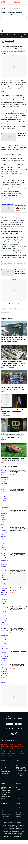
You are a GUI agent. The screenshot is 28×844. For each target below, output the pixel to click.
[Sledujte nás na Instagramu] (15, 729)
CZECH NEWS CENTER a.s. (19, 822)
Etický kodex (6, 836)
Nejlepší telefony (4, 809)
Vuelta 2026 (8, 755)
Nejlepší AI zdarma (5, 810)
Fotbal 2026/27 (19, 789)
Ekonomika (18, 803)
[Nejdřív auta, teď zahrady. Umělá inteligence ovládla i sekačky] (5, 577)
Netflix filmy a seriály (5, 816)
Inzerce (19, 716)
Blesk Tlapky (13, 744)
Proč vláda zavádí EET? (5, 792)
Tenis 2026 (18, 793)
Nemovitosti (8, 748)
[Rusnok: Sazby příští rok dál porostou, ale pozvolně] (7, 272)
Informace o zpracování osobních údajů (11, 831)
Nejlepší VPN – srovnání (6, 814)
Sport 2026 (18, 783)
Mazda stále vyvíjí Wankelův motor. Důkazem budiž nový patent (18, 511)
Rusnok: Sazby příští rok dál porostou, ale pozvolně (20, 271)
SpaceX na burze (4, 807)
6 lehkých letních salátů (20, 779)
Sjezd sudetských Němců (6, 790)
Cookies (22, 831)
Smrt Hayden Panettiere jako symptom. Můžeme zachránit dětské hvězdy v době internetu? (18, 529)
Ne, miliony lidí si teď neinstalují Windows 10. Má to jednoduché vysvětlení (17, 555)
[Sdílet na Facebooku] (9, 303)
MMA (17, 787)
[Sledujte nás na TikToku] (21, 729)
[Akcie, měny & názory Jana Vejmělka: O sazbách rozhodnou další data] (8, 137)
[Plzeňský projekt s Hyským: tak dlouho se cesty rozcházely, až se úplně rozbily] (5, 596)
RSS (15, 718)
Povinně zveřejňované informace (17, 836)
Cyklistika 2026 (18, 798)
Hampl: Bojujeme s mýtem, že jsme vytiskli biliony (20, 206)
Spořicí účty (18, 809)
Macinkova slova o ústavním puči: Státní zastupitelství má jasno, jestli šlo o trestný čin (18, 471)
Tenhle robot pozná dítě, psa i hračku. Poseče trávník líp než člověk (13, 459)
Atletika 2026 (18, 796)
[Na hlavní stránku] (3, 2)
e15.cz (2, 8)
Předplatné (9, 718)
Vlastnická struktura (18, 833)
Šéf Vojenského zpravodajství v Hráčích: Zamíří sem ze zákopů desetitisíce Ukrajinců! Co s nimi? (18, 666)
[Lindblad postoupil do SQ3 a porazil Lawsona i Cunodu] (5, 656)
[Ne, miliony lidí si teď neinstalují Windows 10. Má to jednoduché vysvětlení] (5, 560)
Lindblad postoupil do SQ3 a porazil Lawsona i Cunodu (18, 652)
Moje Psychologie (5, 744)
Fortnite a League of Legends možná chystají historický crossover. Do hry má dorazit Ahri (18, 608)
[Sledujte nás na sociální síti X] (9, 729)
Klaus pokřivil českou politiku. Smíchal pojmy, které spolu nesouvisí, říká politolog (17, 491)
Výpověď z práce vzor (5, 796)
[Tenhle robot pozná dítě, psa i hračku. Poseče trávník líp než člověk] (14, 450)
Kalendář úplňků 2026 (5, 771)
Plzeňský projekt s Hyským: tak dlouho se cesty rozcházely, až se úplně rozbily (17, 589)
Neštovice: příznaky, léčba (6, 765)
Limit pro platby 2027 (20, 810)
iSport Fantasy (8, 746)
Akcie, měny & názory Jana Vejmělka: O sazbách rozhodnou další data (21, 135)
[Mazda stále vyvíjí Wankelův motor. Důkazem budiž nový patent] (5, 517)
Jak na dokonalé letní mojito (21, 777)
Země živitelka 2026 (19, 816)
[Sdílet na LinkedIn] (18, 303)
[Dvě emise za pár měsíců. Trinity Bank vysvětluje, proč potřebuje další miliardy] (14, 401)
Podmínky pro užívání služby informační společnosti (13, 830)
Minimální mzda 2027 (20, 814)
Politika (3, 783)
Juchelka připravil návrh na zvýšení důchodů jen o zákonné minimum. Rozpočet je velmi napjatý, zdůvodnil (12, 387)
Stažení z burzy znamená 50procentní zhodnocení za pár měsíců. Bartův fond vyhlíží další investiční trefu (13, 435)
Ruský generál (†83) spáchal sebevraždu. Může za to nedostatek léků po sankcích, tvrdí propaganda (18, 630)
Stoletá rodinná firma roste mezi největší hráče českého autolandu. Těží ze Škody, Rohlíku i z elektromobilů (13, 363)
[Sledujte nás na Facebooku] (12, 729)
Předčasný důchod (19, 807)
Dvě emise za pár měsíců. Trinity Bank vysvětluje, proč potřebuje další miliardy (13, 411)
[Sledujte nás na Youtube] (18, 729)
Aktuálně (3, 760)
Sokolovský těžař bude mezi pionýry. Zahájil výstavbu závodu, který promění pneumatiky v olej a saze (13, 339)
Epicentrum (3, 764)
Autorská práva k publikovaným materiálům (14, 828)
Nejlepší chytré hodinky (6, 812)
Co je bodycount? (4, 773)
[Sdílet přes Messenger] (15, 303)
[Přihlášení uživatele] (23, 2)
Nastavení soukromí (9, 833)
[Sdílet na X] (12, 303)
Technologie (4, 803)
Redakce (13, 716)
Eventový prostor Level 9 (12, 753)
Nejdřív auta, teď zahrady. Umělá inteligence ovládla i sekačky (17, 571)
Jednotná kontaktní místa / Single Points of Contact (13, 834)
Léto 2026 (18, 760)
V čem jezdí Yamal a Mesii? (6, 767)
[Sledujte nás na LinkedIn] (6, 729)
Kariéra (20, 718)
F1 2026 (17, 795)
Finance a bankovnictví (15, 8)
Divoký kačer (3, 798)
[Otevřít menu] (26, 2)
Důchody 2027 (18, 812)
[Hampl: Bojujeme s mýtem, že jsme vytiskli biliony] (7, 208)
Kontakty (7, 716)
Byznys (6, 8)
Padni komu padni (4, 794)
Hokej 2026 (18, 791)
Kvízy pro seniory (4, 769)
